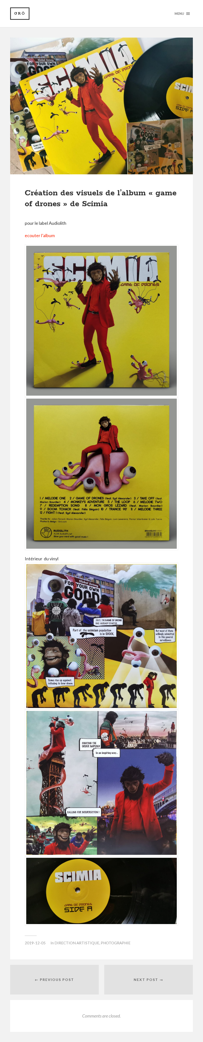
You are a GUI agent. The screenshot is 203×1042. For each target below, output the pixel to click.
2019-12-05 (35, 943)
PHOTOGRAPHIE (115, 943)
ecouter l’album (40, 235)
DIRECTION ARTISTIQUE (76, 943)
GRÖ (19, 13)
